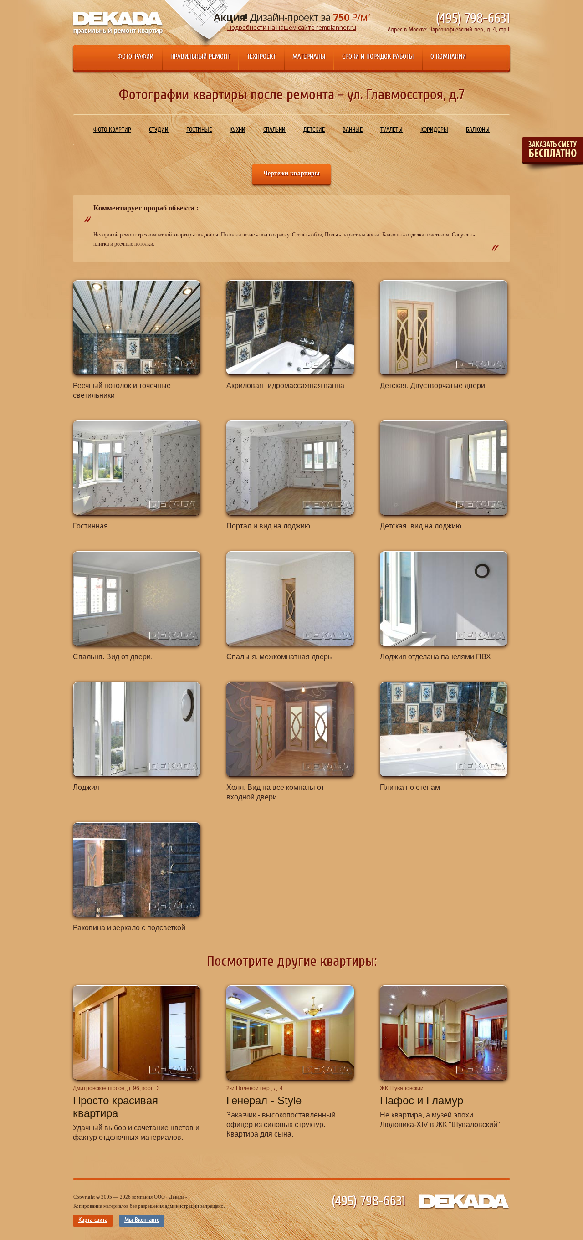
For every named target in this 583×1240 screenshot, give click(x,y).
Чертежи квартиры (291, 173)
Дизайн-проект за (292, 20)
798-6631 (473, 18)
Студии (159, 129)
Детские (314, 129)
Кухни (237, 129)
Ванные (353, 129)
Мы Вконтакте (141, 1220)
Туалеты (391, 129)
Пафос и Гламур (421, 1100)
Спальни (274, 129)
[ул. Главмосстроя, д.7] (136, 327)
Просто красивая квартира (115, 1106)
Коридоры (434, 129)
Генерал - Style (264, 1100)
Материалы (308, 57)
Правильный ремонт (200, 57)
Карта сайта (92, 1220)
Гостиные (199, 129)
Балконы (478, 129)
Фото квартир (112, 129)
